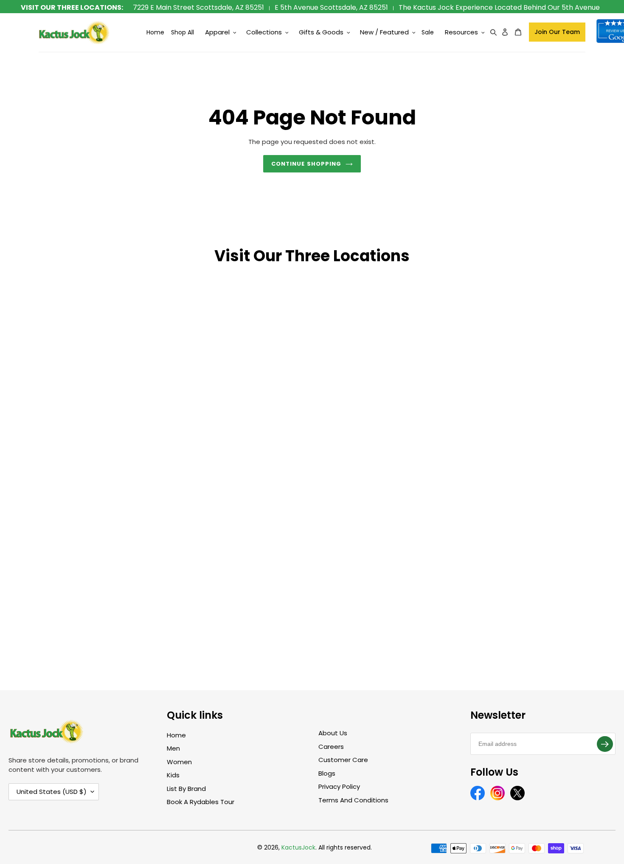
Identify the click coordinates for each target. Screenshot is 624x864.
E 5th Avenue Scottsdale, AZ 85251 (331, 7)
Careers (331, 746)
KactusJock (298, 847)
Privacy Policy (339, 786)
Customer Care (343, 759)
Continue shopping (306, 164)
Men (173, 748)
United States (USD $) (52, 791)
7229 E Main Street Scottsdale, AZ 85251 (198, 7)
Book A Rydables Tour (200, 801)
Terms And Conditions (353, 800)
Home (176, 735)
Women (179, 761)
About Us (332, 732)
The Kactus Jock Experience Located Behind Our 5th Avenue (499, 7)
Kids (173, 775)
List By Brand (186, 788)
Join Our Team (557, 32)
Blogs (326, 773)
